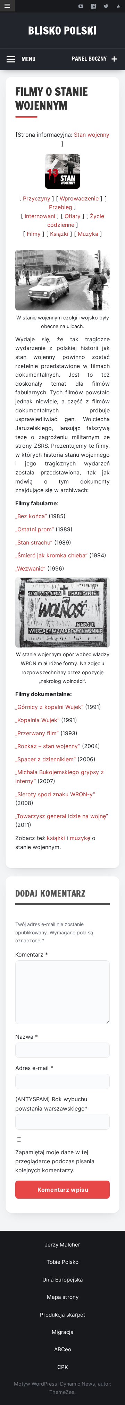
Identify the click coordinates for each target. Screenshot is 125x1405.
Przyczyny (37, 198)
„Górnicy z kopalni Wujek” (49, 706)
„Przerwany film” (37, 733)
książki (56, 837)
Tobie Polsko (62, 1262)
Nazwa (26, 1036)
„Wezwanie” (30, 568)
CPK (62, 1367)
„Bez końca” (31, 516)
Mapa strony (62, 1297)
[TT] (106, 6)
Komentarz (31, 954)
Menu (28, 59)
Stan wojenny (91, 134)
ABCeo (62, 1349)
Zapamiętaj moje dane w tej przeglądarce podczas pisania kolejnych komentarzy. (54, 1161)
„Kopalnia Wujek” (37, 720)
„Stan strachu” (33, 542)
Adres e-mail (34, 1067)
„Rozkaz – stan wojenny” (47, 746)
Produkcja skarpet (62, 1314)
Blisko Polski (62, 30)
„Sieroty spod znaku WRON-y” (55, 794)
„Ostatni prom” (34, 529)
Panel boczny (89, 58)
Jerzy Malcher (62, 1244)
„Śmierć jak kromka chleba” (51, 555)
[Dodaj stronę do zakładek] (118, 6)
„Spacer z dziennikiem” (45, 759)
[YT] (81, 6)
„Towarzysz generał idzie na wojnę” (61, 816)
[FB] (93, 6)
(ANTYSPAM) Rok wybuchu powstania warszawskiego (51, 1104)
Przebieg (60, 207)
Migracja (63, 1332)
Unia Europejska (62, 1279)
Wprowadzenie (80, 198)
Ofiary (73, 216)
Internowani (40, 216)
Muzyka (88, 233)
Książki (59, 233)
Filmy (34, 233)
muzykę (80, 837)
